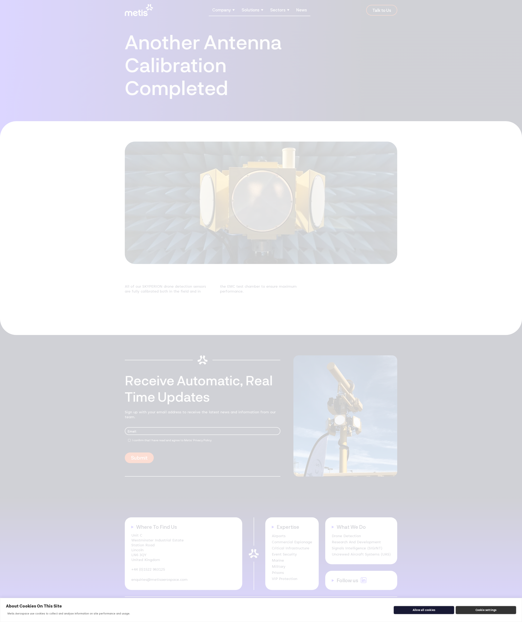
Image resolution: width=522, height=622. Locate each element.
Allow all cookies (424, 610)
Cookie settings (486, 610)
